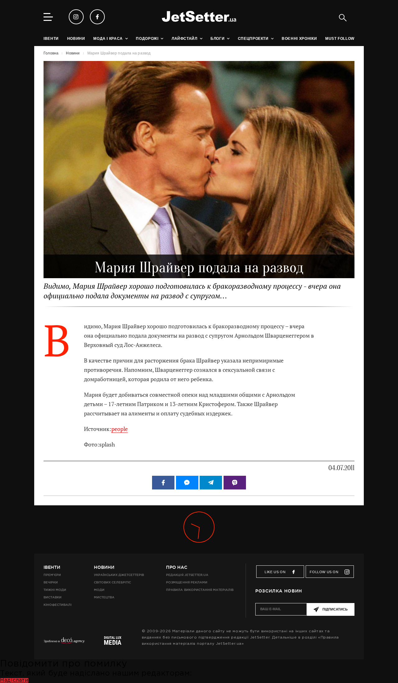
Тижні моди (55, 590)
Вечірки (51, 582)
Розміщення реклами (186, 582)
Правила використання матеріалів (200, 590)
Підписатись (335, 609)
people (119, 429)
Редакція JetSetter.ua (187, 575)
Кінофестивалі (58, 604)
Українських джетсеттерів (119, 575)
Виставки (53, 597)
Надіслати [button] (14, 680)
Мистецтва (104, 597)
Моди (99, 590)
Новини (104, 567)
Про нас (176, 567)
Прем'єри (52, 575)
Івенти (52, 567)
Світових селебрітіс (112, 582)
